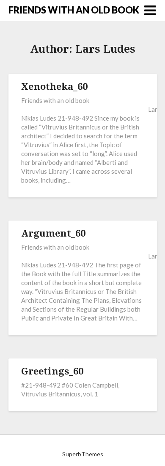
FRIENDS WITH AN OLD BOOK (73, 10)
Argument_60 (53, 232)
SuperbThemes (82, 454)
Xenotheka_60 (54, 86)
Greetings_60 (52, 370)
